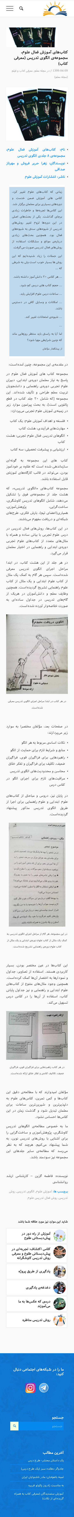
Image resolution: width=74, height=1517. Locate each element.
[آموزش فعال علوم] (32, 37)
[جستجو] (20, 8)
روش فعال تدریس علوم (42, 1198)
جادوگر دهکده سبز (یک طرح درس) (42, 1468)
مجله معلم (40, 70)
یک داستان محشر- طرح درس (46, 1460)
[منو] (11, 8)
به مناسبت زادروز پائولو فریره (46, 1485)
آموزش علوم (44, 1191)
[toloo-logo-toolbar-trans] (43, 8)
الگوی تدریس (25, 1191)
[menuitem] (20, 8)
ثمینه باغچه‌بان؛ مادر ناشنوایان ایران (43, 1477)
